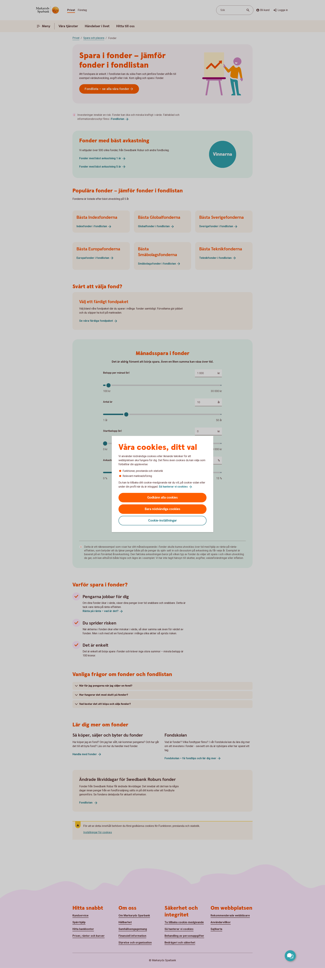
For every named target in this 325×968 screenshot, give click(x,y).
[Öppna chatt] (290, 955)
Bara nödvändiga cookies (162, 509)
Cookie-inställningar (162, 520)
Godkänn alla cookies (162, 497)
